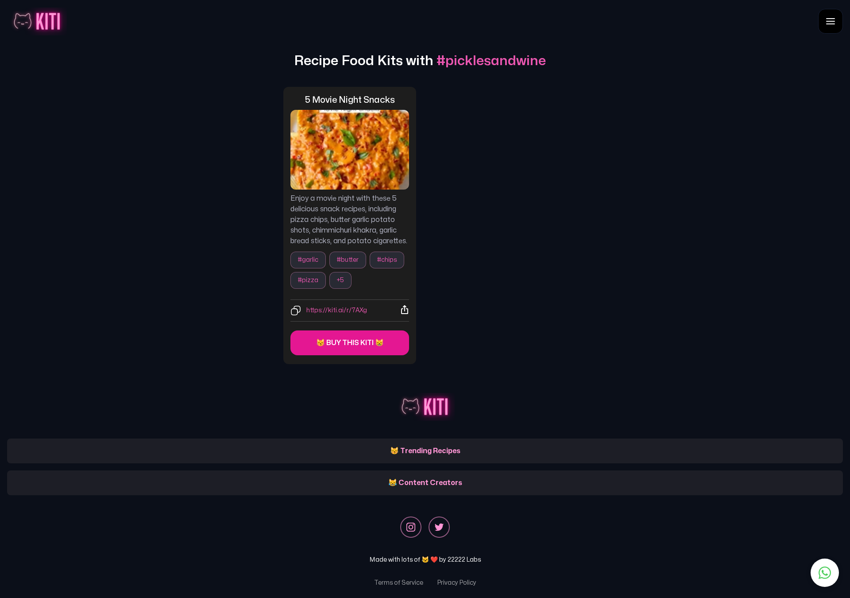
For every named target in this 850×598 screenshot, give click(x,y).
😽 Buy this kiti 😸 (350, 342)
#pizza (308, 280)
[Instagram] (410, 527)
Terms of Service (398, 583)
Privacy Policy (456, 583)
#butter (348, 260)
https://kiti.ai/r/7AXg (336, 310)
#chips (387, 260)
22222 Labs (464, 560)
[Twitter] (439, 527)
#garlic (308, 260)
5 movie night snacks (350, 100)
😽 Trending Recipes (425, 450)
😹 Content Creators (425, 482)
